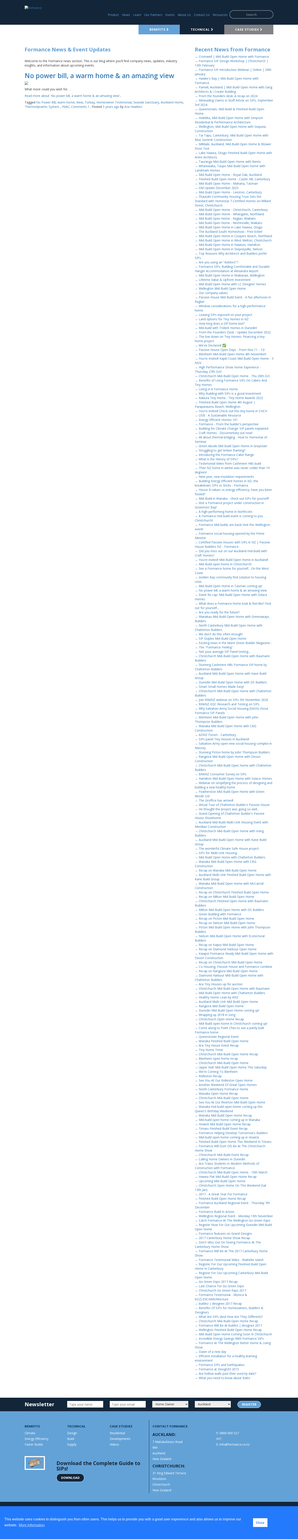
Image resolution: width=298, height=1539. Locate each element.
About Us (184, 15)
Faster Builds (34, 1444)
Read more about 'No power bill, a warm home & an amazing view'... (73, 96)
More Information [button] (32, 1525)
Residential (117, 1433)
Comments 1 (80, 107)
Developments (120, 1439)
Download (70, 1478)
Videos (114, 1444)
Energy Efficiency (36, 1439)
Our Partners (153, 15)
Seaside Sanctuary (146, 102)
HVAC (66, 107)
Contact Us (202, 15)
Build (70, 1439)
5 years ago (111, 107)
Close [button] (260, 1522)
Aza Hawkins (133, 107)
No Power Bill (46, 102)
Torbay (90, 102)
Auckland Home (172, 102)
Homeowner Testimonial (114, 102)
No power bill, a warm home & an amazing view (99, 75)
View (79, 102)
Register (249, 1404)
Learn (137, 15)
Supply (71, 1444)
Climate (30, 1433)
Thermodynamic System (42, 107)
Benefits (157, 29)
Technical (201, 29)
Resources (220, 15)
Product (113, 15)
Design (72, 1433)
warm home (66, 102)
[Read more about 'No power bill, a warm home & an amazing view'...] (106, 83)
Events (170, 15)
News (126, 15)
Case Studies (247, 29)
